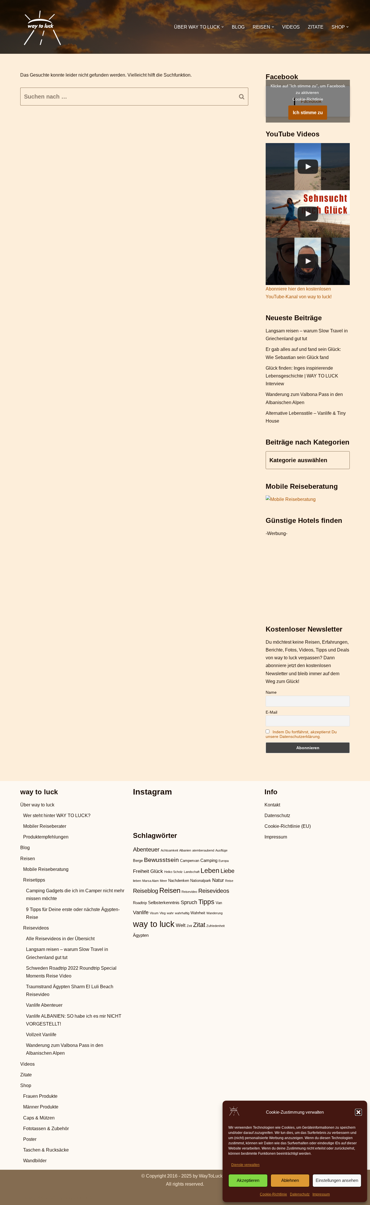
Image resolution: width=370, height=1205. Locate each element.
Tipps (206, 902)
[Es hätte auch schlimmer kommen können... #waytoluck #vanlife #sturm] (308, 261)
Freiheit (141, 871)
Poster (29, 1139)
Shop (25, 1085)
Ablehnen (290, 1180)
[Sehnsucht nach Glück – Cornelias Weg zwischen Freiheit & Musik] (308, 214)
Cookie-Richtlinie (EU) (287, 826)
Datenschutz (300, 1194)
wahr (170, 913)
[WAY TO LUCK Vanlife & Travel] (42, 27)
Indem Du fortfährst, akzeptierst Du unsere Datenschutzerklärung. (301, 734)
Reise (229, 880)
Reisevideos (36, 928)
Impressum (321, 1194)
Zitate (315, 27)
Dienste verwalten (245, 1165)
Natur (218, 880)
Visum (154, 913)
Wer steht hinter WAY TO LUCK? (56, 815)
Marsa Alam (150, 880)
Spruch (189, 902)
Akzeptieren (248, 1180)
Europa (224, 860)
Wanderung (214, 913)
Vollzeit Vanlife (41, 1034)
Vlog (163, 913)
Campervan (189, 860)
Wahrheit (197, 913)
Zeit (189, 926)
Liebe (227, 871)
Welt (181, 925)
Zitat (199, 924)
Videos (291, 27)
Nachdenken (178, 880)
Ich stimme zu (308, 112)
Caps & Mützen (39, 1117)
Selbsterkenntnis (164, 902)
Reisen (27, 858)
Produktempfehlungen (46, 836)
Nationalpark (200, 880)
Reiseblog (145, 891)
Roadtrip (140, 903)
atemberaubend (203, 850)
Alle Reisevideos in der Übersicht (60, 938)
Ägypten (141, 935)
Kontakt (272, 804)
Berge (138, 860)
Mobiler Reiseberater (44, 826)
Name (271, 692)
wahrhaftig (182, 913)
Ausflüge (221, 850)
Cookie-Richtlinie (273, 1194)
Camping (208, 860)
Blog (238, 27)
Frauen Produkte (40, 1096)
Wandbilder (35, 1160)
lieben (137, 880)
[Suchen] (241, 96)
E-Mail (271, 712)
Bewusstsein (161, 859)
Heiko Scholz (173, 871)
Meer (163, 880)
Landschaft (191, 871)
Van (219, 903)
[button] (358, 1112)
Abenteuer (146, 849)
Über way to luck (37, 804)
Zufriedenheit (215, 926)
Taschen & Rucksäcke (46, 1149)
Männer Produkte (40, 1106)
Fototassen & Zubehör (46, 1128)
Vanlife (141, 912)
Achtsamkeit (169, 850)
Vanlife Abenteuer (44, 1005)
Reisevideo (189, 891)
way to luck (154, 924)
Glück (156, 871)
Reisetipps (34, 880)
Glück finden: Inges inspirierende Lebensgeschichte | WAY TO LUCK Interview (302, 376)
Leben (210, 870)
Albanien (185, 850)
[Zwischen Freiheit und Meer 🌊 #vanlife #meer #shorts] (308, 166)
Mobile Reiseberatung (46, 869)
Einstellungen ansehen (337, 1180)
